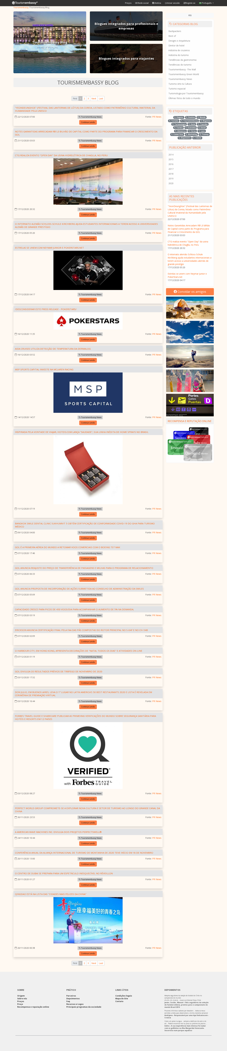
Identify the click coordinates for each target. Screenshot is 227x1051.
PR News (156, 116)
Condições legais (123, 995)
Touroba (204, 124)
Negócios (206, 121)
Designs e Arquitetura (179, 40)
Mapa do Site (121, 998)
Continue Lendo (88, 122)
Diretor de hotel (176, 45)
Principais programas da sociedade (83, 1007)
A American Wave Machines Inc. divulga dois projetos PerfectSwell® (58, 831)
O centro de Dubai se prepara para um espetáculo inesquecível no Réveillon (64, 873)
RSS (190, 15)
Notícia (157, 3)
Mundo (202, 117)
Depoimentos (73, 998)
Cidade (198, 138)
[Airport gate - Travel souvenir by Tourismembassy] (190, 405)
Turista (179, 128)
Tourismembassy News (91, 117)
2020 (170, 183)
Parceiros (71, 995)
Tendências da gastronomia (182, 59)
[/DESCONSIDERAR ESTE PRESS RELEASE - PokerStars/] (88, 321)
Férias (193, 131)
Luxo (202, 131)
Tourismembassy (21, 7)
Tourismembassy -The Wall (182, 69)
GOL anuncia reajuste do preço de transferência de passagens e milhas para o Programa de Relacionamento (84, 567)
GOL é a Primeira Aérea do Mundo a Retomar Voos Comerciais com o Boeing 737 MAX (67, 547)
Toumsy (205, 134)
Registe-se (190, 3)
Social (203, 128)
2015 (170, 159)
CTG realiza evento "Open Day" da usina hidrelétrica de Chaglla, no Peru (61, 155)
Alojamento (185, 138)
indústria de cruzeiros (179, 50)
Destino (191, 117)
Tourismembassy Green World (183, 74)
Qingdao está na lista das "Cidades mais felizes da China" (50, 894)
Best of (172, 35)
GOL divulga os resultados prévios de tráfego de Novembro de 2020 (58, 671)
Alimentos (181, 131)
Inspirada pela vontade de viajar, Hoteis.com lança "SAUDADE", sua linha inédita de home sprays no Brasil (81, 432)
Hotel (192, 124)
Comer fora (178, 134)
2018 (170, 173)
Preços (128, 3)
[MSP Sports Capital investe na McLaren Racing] (88, 393)
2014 (170, 154)
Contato (119, 1001)
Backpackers (174, 31)
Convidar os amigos (191, 292)
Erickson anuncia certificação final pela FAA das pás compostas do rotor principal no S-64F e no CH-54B (81, 630)
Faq (68, 1001)
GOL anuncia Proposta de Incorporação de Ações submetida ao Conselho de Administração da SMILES (79, 588)
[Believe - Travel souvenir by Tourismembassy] (190, 380)
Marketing (192, 134)
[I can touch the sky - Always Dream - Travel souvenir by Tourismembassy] (190, 332)
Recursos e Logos (75, 1004)
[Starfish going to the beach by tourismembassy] (190, 307)
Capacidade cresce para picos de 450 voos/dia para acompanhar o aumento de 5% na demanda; (74, 609)
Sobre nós (22, 998)
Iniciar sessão (173, 3)
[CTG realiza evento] (88, 182)
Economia (191, 128)
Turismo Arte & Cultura (180, 83)
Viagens (179, 117)
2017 (170, 168)
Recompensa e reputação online (189, 421)
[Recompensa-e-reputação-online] (190, 443)
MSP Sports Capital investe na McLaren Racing (44, 369)
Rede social (143, 3)
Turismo (174, 121)
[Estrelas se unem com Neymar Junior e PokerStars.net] (88, 270)
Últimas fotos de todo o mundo (184, 98)
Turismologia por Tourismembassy (186, 93)
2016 (170, 164)
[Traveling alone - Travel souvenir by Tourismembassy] (190, 356)
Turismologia (180, 124)
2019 (170, 178)
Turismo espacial (176, 88)
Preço (20, 1004)
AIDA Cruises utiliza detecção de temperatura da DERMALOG (53, 348)
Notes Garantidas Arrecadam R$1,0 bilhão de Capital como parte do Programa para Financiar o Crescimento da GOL (189, 228)
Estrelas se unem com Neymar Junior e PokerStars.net (49, 247)
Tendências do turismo (179, 64)
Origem (21, 995)
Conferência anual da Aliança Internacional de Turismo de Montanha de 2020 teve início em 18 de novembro (84, 852)
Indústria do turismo (178, 55)
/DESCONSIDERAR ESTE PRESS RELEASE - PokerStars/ (46, 309)
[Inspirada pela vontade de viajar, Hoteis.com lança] (88, 470)
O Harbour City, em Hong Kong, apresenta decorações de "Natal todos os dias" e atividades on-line (78, 650)
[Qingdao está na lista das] (88, 920)
